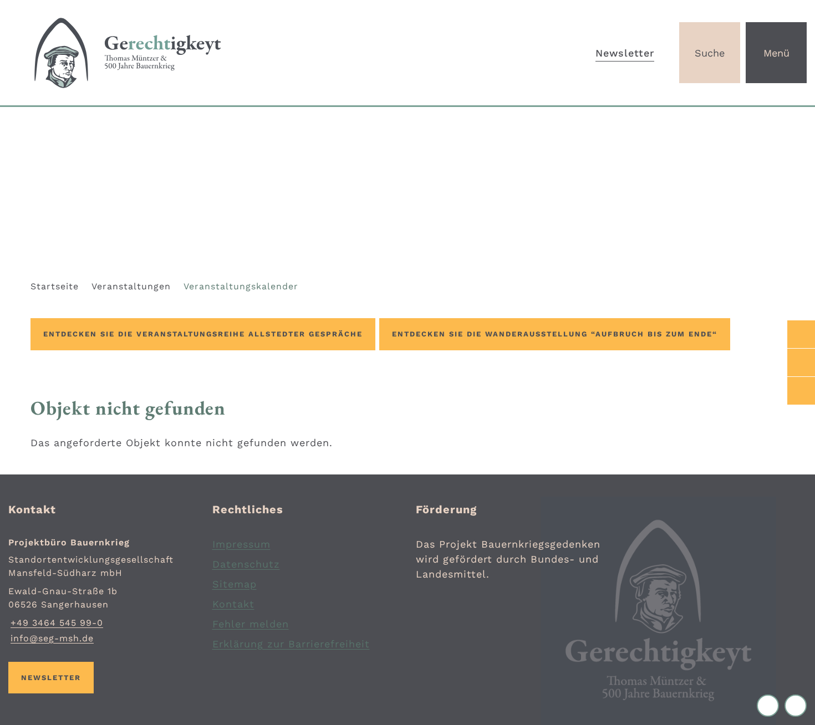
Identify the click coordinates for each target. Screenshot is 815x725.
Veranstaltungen (131, 286)
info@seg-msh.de (51, 638)
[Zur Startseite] (203, 52)
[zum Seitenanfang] (796, 706)
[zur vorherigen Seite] (771, 706)
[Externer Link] (801, 334)
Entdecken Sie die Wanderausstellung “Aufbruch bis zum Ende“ (554, 334)
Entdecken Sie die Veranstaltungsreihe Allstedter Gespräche (203, 334)
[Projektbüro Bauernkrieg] (102, 591)
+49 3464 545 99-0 (55, 622)
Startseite (54, 286)
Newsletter (624, 53)
